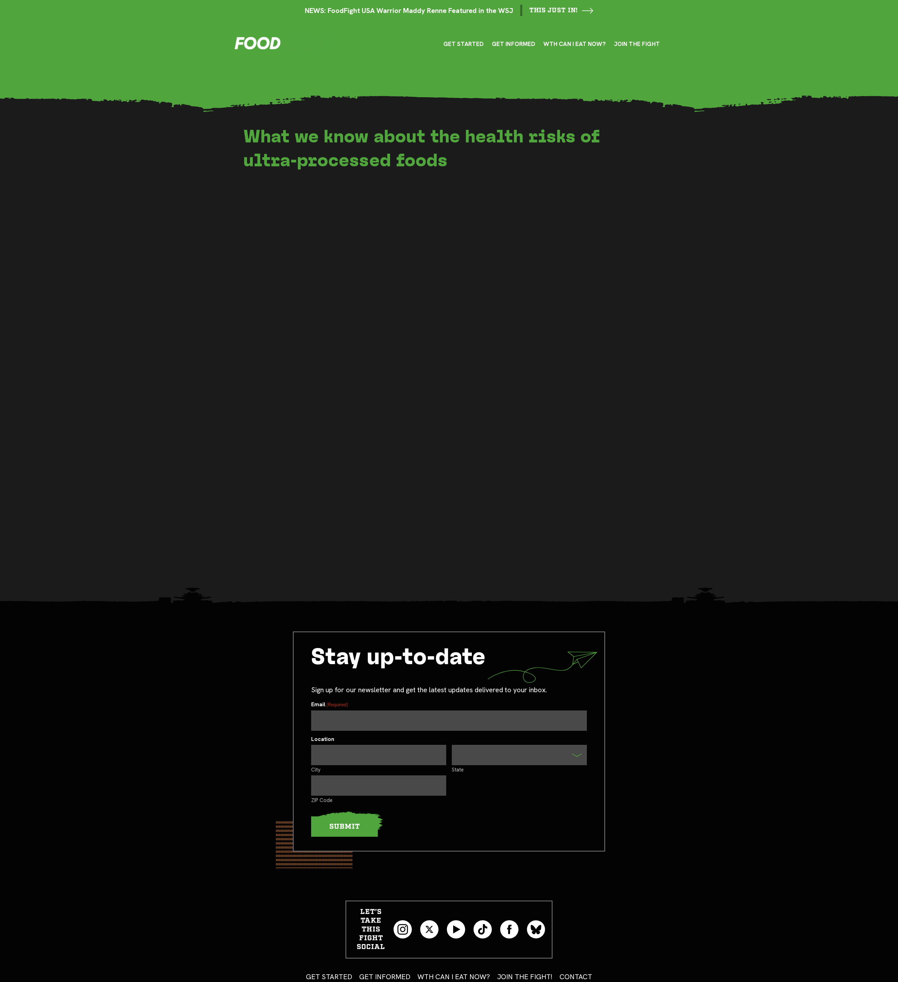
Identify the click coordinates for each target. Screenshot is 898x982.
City (316, 769)
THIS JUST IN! (553, 10)
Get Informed (514, 44)
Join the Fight (637, 44)
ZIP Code (322, 800)
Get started (463, 44)
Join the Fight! (524, 976)
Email (329, 705)
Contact (575, 976)
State (458, 769)
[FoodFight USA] (288, 43)
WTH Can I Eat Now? (574, 44)
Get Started (329, 976)
